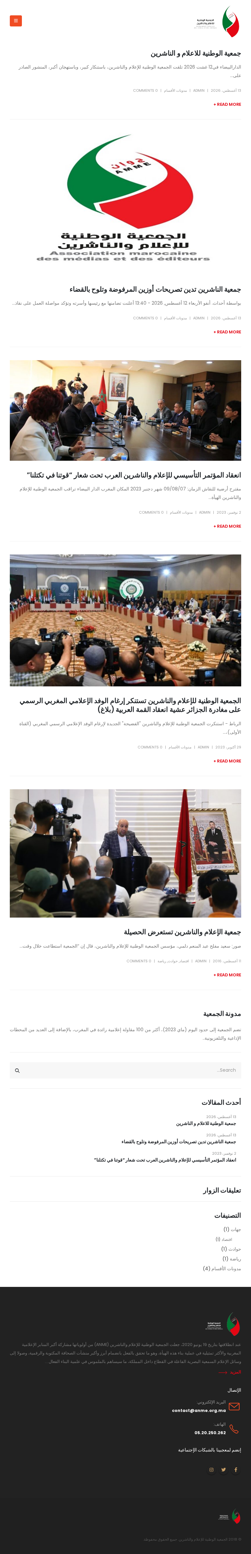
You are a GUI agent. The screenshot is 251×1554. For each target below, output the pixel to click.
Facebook (236, 1470)
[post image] (125, 204)
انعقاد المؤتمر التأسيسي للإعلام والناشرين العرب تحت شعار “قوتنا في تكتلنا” (134, 475)
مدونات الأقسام (175, 90)
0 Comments (145, 90)
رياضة (162, 961)
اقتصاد (184, 961)
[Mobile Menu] (16, 20)
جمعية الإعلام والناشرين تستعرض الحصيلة (182, 932)
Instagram (211, 1470)
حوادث (173, 961)
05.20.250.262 (210, 1432)
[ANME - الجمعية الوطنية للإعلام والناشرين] (214, 21)
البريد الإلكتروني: (211, 1402)
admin (199, 90)
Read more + (227, 104)
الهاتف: (219, 1424)
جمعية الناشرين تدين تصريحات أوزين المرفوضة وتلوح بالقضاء (155, 289)
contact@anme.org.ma (199, 1410)
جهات (236, 1229)
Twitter (223, 1470)
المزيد (235, 1372)
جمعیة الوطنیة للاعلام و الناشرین (196, 53)
